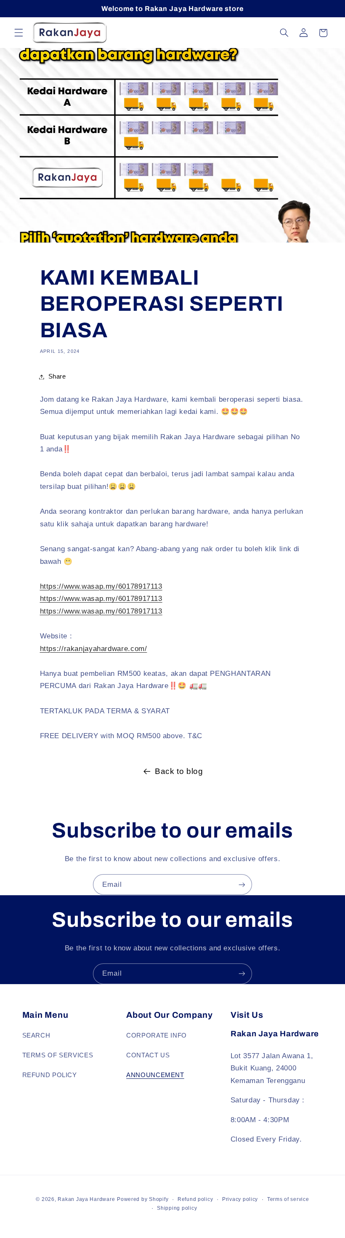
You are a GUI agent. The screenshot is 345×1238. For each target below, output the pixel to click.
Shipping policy (177, 1208)
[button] (18, 33)
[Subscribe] (242, 884)
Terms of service (288, 1199)
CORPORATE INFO (156, 1035)
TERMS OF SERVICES (57, 1055)
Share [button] (57, 376)
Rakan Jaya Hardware (86, 1199)
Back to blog (179, 771)
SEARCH (36, 1035)
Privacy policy (240, 1199)
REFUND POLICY (49, 1075)
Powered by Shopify (142, 1199)
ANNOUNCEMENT (155, 1075)
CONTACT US (148, 1055)
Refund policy (195, 1199)
